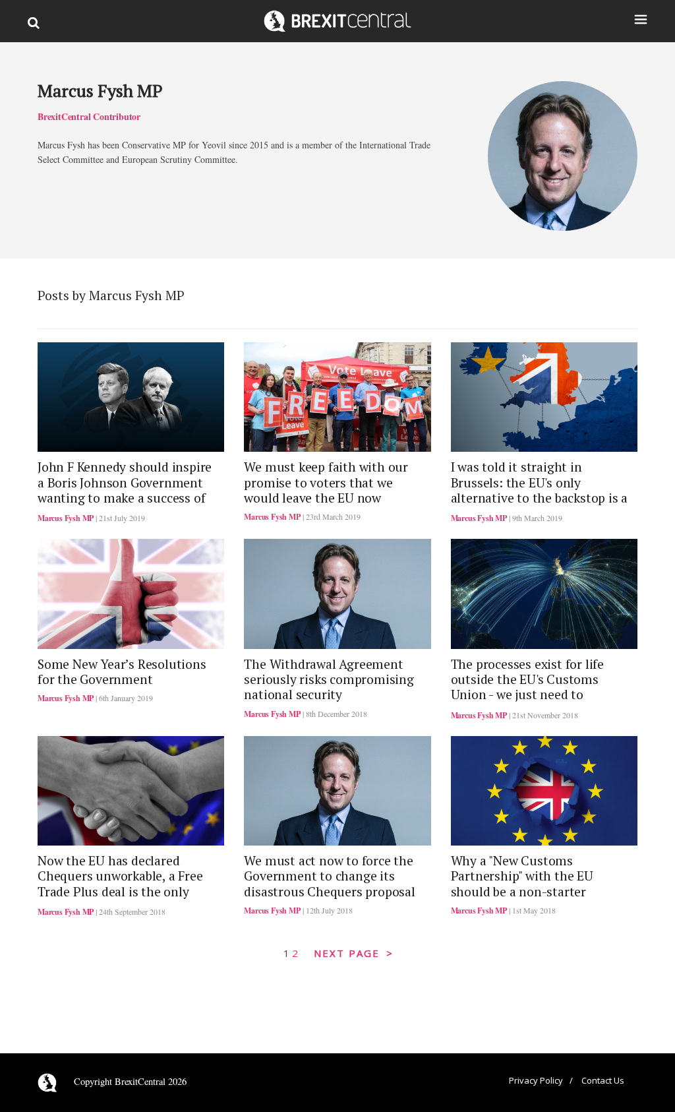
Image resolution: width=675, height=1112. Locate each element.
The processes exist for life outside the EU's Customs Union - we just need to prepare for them (527, 687)
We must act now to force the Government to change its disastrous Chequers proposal (329, 876)
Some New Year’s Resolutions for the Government (122, 672)
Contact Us (602, 1080)
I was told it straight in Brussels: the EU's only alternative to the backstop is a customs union (539, 490)
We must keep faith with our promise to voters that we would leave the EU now (326, 482)
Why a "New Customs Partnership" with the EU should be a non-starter (522, 876)
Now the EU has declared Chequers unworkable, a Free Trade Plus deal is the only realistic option (120, 883)
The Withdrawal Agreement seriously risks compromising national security (328, 680)
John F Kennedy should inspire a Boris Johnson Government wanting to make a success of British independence (125, 490)
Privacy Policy (536, 1080)
